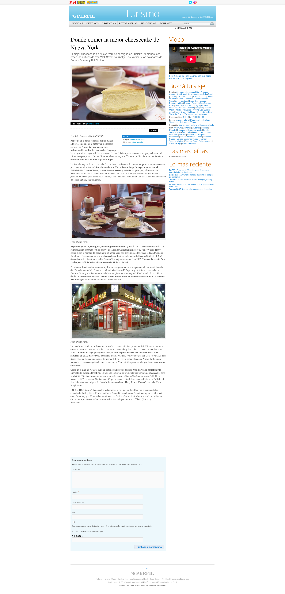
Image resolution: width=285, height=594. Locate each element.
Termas (203, 139)
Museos (182, 134)
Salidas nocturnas (184, 139)
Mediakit (139, 582)
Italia (185, 105)
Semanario (138, 579)
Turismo (142, 13)
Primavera (194, 120)
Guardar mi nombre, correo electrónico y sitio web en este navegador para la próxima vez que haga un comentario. (112, 526)
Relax (199, 137)
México (190, 108)
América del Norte (184, 94)
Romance (207, 137)
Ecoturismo (182, 130)
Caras (113, 579)
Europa (187, 103)
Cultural (204, 128)
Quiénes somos (150, 582)
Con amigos (184, 125)
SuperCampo (155, 579)
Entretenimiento (195, 130)
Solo (212, 125)
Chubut (203, 96)
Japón (191, 105)
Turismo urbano (205, 141)
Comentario (76, 469)
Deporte (172, 130)
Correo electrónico (79, 502)
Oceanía (207, 108)
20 (199, 117)
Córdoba (184, 101)
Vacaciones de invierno (179, 122)
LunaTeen (185, 579)
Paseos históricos (187, 137)
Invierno (179, 120)
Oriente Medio (175, 110)
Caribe (173, 96)
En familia (194, 125)
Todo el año (205, 120)
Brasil (210, 94)
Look (146, 579)
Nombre (75, 492)
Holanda (178, 105)
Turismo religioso (176, 141)
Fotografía (186, 132)
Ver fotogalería (93, 124)
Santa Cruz (207, 112)
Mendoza (173, 108)
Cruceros (196, 128)
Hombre (121, 579)
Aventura (178, 128)
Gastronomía (197, 132)
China (195, 96)
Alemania (180, 92)
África (204, 114)
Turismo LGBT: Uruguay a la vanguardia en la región (190, 189)
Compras (187, 128)
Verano (193, 122)
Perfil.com (83, 16)
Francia (195, 103)
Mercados (173, 134)
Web (73, 512)
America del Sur (192, 92)
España (203, 101)
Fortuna (107, 579)
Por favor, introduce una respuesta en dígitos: (88, 531)
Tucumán (189, 114)
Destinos (92, 23)
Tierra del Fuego (176, 114)
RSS (121, 582)
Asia (205, 94)
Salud (195, 139)
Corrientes (189, 99)
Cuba (171, 101)
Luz (126, 579)
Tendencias (148, 23)
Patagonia (187, 110)
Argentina (109, 23)
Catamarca (181, 96)
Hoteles (208, 132)
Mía (131, 579)
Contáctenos (129, 582)
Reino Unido (180, 112)
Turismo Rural (191, 141)
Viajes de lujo (175, 143)
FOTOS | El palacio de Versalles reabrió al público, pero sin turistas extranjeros (189, 171)
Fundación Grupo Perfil (167, 582)
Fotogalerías (128, 23)
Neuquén (199, 108)
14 (196, 117)
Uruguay (197, 114)
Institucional (113, 582)
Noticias (77, 23)
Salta (199, 112)
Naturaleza (191, 134)
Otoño (186, 120)
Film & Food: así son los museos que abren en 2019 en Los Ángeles (190, 77)
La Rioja (204, 105)
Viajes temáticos (189, 143)
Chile (190, 96)
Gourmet (166, 23)
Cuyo (177, 101)
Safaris (172, 139)
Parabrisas (175, 579)
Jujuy (197, 105)
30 (203, 117)
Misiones (182, 108)
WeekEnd (166, 579)
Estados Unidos (176, 103)
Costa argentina (201, 99)
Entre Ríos (193, 101)
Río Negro (191, 112)
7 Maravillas (183, 28)
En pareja (204, 125)
